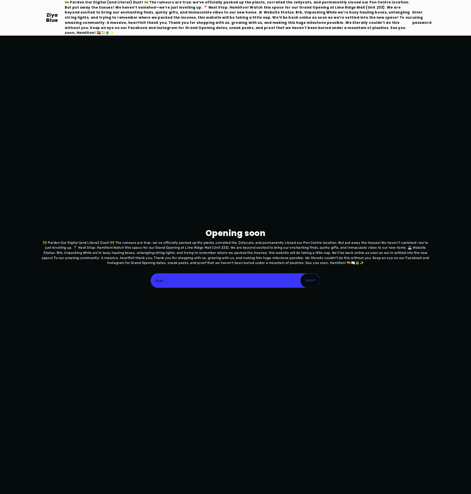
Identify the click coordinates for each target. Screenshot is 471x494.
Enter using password (422, 17)
